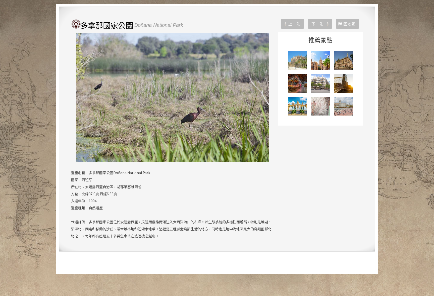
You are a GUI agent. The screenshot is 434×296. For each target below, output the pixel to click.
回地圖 (349, 23)
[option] (172, 97)
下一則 (317, 23)
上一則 (294, 23)
